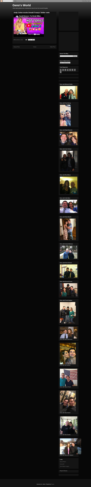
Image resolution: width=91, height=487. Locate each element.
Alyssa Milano (63, 461)
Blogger (52, 484)
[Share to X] (31, 39)
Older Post (52, 46)
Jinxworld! (62, 464)
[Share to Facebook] (32, 39)
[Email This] (28, 39)
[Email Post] (26, 39)
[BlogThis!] (30, 39)
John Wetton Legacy (64, 466)
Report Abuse (63, 470)
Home (34, 46)
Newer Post (17, 46)
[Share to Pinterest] (34, 39)
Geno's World (22, 5)
